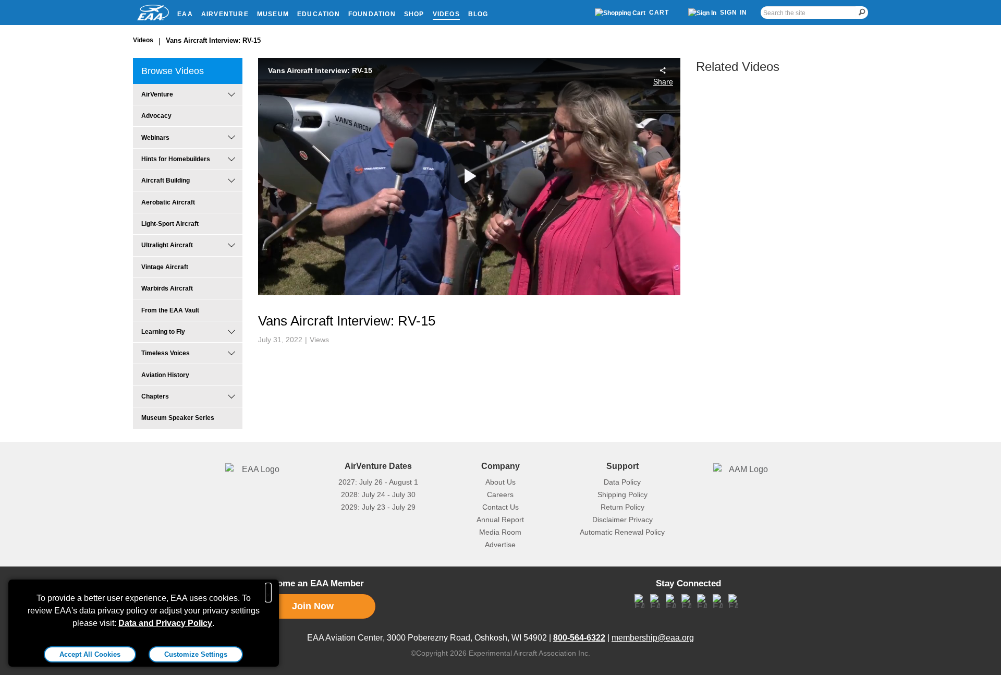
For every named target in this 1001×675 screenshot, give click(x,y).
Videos (446, 14)
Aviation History (165, 375)
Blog (478, 14)
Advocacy (156, 115)
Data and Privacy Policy (165, 623)
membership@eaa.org (653, 637)
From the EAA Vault (170, 310)
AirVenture (225, 14)
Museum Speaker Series (177, 417)
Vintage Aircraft (164, 267)
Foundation (372, 14)
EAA (185, 14)
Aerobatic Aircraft (168, 202)
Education (318, 14)
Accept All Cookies (89, 654)
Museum (273, 14)
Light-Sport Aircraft (170, 223)
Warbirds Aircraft (167, 288)
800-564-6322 (579, 637)
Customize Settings (195, 654)
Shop (414, 14)
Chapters (155, 396)
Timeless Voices (165, 353)
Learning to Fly (163, 331)
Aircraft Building (165, 180)
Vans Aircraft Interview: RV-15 (213, 40)
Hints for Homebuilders (175, 159)
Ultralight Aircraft (167, 245)
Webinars (155, 137)
